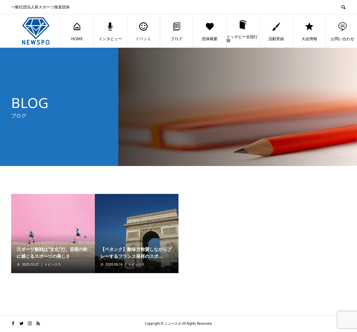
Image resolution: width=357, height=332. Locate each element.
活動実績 (276, 38)
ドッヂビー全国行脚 (242, 38)
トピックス (52, 264)
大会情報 (309, 38)
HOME (77, 38)
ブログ (176, 38)
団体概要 (210, 38)
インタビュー (110, 38)
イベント (143, 38)
